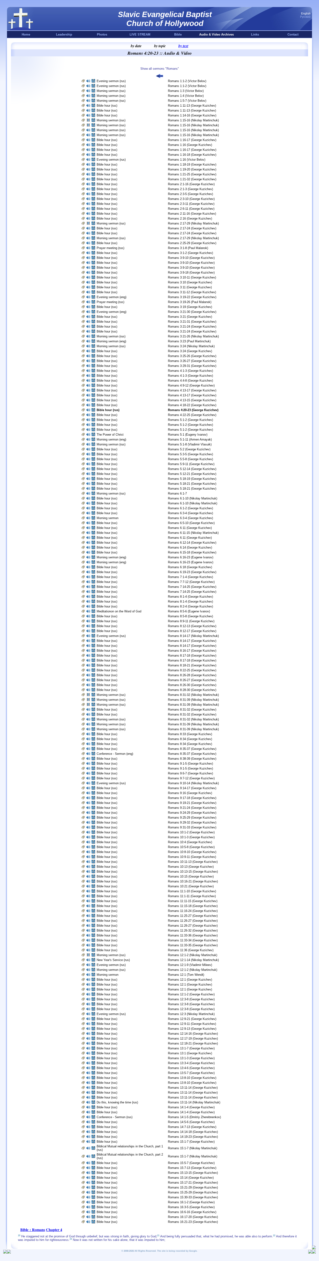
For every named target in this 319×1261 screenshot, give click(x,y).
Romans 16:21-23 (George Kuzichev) (193, 1222)
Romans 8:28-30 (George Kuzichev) (192, 690)
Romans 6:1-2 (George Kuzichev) (190, 508)
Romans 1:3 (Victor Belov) (186, 91)
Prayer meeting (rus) (110, 248)
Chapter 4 (54, 1229)
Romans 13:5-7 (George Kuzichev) (191, 1073)
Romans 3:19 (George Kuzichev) (190, 307)
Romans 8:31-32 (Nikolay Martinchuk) (193, 695)
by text (183, 45)
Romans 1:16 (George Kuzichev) (190, 145)
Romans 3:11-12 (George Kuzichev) (192, 292)
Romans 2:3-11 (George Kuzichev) (191, 204)
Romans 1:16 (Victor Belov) (186, 159)
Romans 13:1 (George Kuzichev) (190, 1053)
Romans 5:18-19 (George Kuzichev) (192, 479)
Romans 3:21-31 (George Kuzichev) (192, 321)
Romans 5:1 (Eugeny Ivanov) (187, 434)
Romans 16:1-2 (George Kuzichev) (191, 1202)
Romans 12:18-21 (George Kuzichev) (193, 1043)
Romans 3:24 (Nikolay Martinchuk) (191, 346)
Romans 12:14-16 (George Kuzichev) (193, 1033)
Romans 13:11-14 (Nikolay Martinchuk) (194, 1102)
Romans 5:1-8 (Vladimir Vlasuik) (190, 444)
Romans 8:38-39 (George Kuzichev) (192, 758)
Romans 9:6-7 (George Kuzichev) (190, 773)
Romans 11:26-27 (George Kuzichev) (193, 920)
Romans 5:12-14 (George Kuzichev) (192, 469)
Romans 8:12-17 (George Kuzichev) (192, 631)
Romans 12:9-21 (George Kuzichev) (192, 1019)
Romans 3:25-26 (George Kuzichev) (192, 356)
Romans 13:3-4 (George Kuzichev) (191, 1063)
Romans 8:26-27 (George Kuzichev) (192, 680)
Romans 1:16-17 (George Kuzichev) (192, 140)
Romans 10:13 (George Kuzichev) (191, 866)
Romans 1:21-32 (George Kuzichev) (192, 179)
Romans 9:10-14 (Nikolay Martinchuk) (193, 783)
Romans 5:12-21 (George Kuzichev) (192, 474)
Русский (305, 16)
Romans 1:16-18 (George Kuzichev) (192, 154)
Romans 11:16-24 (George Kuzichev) (193, 911)
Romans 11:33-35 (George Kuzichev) (193, 945)
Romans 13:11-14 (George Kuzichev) (193, 1087)
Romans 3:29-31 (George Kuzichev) (192, 366)
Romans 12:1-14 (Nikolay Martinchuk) (193, 960)
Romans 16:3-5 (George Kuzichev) (191, 1207)
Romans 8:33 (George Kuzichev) (190, 734)
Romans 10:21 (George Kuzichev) (191, 886)
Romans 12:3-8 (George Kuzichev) (191, 999)
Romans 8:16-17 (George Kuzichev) (192, 650)
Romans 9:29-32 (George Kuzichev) (192, 822)
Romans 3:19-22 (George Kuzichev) (192, 297)
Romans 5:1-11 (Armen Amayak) (190, 439)
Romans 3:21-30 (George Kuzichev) (192, 312)
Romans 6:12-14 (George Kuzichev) (192, 542)
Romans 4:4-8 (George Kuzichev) (190, 380)
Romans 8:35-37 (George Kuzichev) (192, 749)
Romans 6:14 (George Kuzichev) (190, 547)
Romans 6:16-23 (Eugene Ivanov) (190, 557)
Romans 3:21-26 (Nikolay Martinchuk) (193, 336)
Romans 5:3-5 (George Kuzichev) (190, 454)
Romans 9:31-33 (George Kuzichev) (192, 827)
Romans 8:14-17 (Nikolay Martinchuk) (193, 636)
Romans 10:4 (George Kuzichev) (190, 842)
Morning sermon (108, 518)
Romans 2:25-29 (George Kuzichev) (192, 243)
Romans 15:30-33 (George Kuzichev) (193, 1197)
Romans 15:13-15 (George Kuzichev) (193, 1172)
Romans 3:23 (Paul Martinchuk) (189, 341)
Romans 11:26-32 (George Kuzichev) (193, 930)
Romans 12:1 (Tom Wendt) (186, 974)
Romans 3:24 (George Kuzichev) (190, 351)
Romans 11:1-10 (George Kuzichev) (192, 891)
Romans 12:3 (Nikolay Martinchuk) (191, 1014)
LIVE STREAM (140, 34)
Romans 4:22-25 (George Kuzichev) (192, 415)
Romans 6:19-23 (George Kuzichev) (192, 572)
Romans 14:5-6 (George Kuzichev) (191, 1122)
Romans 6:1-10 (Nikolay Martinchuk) (192, 498)
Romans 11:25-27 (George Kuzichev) (193, 916)
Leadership (64, 34)
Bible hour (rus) (107, 105)
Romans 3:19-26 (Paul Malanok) (189, 302)
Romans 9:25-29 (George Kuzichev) (192, 817)
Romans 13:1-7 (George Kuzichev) (191, 1048)
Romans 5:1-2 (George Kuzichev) (190, 420)
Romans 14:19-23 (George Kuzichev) (193, 1136)
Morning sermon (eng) (111, 341)
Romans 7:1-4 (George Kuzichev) (190, 577)
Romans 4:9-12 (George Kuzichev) (191, 385)
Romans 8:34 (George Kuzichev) (190, 739)
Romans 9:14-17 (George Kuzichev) (192, 788)
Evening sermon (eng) (111, 297)
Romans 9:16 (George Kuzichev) (190, 793)
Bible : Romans (32, 1229)
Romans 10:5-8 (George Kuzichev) (191, 847)
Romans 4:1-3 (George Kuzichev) (190, 370)
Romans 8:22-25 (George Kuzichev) (192, 670)
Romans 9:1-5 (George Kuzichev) (190, 763)
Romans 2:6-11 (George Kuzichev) (191, 208)
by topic (160, 45)
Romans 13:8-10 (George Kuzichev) (192, 1078)
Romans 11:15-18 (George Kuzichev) (193, 906)
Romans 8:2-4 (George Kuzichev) (190, 606)
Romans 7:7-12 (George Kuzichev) (191, 582)
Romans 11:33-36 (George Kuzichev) (193, 935)
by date (136, 45)
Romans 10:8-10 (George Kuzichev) (192, 852)
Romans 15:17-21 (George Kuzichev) (193, 1182)
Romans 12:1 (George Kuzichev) (190, 979)
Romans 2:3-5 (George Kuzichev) (190, 194)
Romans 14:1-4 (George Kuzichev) (191, 1107)
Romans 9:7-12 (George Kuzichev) (191, 778)
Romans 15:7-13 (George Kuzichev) (192, 1168)
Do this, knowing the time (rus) (117, 1102)
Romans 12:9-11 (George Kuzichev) (192, 1024)
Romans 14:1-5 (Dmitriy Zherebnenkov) (194, 1117)
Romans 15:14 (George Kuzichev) (191, 1177)
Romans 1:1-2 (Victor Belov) (187, 81)
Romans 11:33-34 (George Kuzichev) (193, 940)
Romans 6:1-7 (177, 493)
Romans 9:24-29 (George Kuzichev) (192, 812)
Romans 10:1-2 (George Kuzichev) (191, 832)
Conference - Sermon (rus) (114, 1117)
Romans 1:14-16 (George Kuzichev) (192, 115)
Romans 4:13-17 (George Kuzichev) (192, 390)
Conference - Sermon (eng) (115, 753)
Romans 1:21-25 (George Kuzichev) (192, 174)
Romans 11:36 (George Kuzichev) (190, 950)
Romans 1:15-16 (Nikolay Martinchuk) (193, 120)
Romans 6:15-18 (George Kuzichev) (192, 552)
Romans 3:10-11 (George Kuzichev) (192, 277)
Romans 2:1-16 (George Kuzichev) (191, 184)
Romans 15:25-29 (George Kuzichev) (193, 1192)
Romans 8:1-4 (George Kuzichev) (190, 596)
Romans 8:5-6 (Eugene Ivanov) (189, 611)
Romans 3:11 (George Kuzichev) (190, 287)
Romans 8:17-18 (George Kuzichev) (192, 655)
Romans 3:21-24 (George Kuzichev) (192, 326)
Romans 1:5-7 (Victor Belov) (187, 100)
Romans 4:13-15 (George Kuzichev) (192, 400)
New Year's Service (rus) (113, 960)
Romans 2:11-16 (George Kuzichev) (192, 213)
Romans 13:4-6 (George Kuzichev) (191, 1068)
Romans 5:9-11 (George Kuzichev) (191, 464)
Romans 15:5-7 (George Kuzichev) (191, 1163)
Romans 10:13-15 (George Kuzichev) (193, 871)
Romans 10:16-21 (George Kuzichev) (193, 881)
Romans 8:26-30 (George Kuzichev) (192, 685)
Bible (178, 34)
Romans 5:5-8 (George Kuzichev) (190, 459)
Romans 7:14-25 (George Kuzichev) (192, 587)
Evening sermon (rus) (111, 81)
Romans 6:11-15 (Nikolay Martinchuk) (193, 533)
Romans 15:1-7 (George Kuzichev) (191, 1141)
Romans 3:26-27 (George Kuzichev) (192, 361)
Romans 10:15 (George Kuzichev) (191, 876)
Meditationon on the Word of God (119, 611)
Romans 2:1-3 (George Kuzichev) (190, 189)
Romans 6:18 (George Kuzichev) (190, 567)
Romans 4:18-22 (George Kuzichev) (192, 405)
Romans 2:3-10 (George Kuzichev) (191, 199)
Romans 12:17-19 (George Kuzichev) (193, 1038)
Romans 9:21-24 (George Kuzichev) (192, 807)
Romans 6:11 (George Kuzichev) (190, 528)
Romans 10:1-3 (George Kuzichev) (191, 837)
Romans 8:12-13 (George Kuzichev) (192, 626)
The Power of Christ (110, 434)
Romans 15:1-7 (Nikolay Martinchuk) (192, 1148)
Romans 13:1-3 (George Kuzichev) (191, 1058)
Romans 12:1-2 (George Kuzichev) (191, 994)
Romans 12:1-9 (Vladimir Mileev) (190, 965)
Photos (102, 34)
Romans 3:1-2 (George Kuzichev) (190, 253)
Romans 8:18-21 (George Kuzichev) (192, 665)
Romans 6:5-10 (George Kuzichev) (191, 523)
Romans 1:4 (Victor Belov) (186, 96)
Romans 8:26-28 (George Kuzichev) (192, 675)
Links (255, 34)
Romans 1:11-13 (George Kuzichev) (192, 105)
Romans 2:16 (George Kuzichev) (190, 218)
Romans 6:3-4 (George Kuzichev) (190, 513)
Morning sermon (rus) (111, 91)
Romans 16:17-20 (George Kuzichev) (193, 1217)
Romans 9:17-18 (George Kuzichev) (192, 798)
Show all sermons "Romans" (159, 68)
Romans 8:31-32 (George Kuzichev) (192, 709)
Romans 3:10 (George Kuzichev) (190, 282)
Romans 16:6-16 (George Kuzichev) (192, 1212)
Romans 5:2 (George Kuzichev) (189, 449)
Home (26, 34)
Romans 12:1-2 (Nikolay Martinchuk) (192, 955)
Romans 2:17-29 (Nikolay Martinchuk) (193, 223)
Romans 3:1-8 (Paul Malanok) (188, 248)
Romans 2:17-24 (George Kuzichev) (192, 228)
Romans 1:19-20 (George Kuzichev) (192, 169)
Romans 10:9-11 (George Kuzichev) (192, 857)
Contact (292, 34)
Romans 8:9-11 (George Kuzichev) (191, 621)
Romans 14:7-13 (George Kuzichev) (192, 1127)
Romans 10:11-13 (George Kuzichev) (193, 862)
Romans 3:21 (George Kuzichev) (190, 316)
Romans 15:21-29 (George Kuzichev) (193, 1187)
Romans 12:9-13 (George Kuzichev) (192, 1028)
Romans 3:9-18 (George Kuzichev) (191, 272)
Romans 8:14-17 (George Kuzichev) (192, 641)
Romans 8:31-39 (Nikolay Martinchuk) (193, 699)
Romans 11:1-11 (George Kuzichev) (192, 896)
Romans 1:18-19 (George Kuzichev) (192, 164)
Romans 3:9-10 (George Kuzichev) (191, 258)
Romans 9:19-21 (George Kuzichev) (192, 803)
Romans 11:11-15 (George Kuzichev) (192, 901)
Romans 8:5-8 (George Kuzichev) (190, 616)
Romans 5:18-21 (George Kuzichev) (192, 483)
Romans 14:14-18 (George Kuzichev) (193, 1132)
